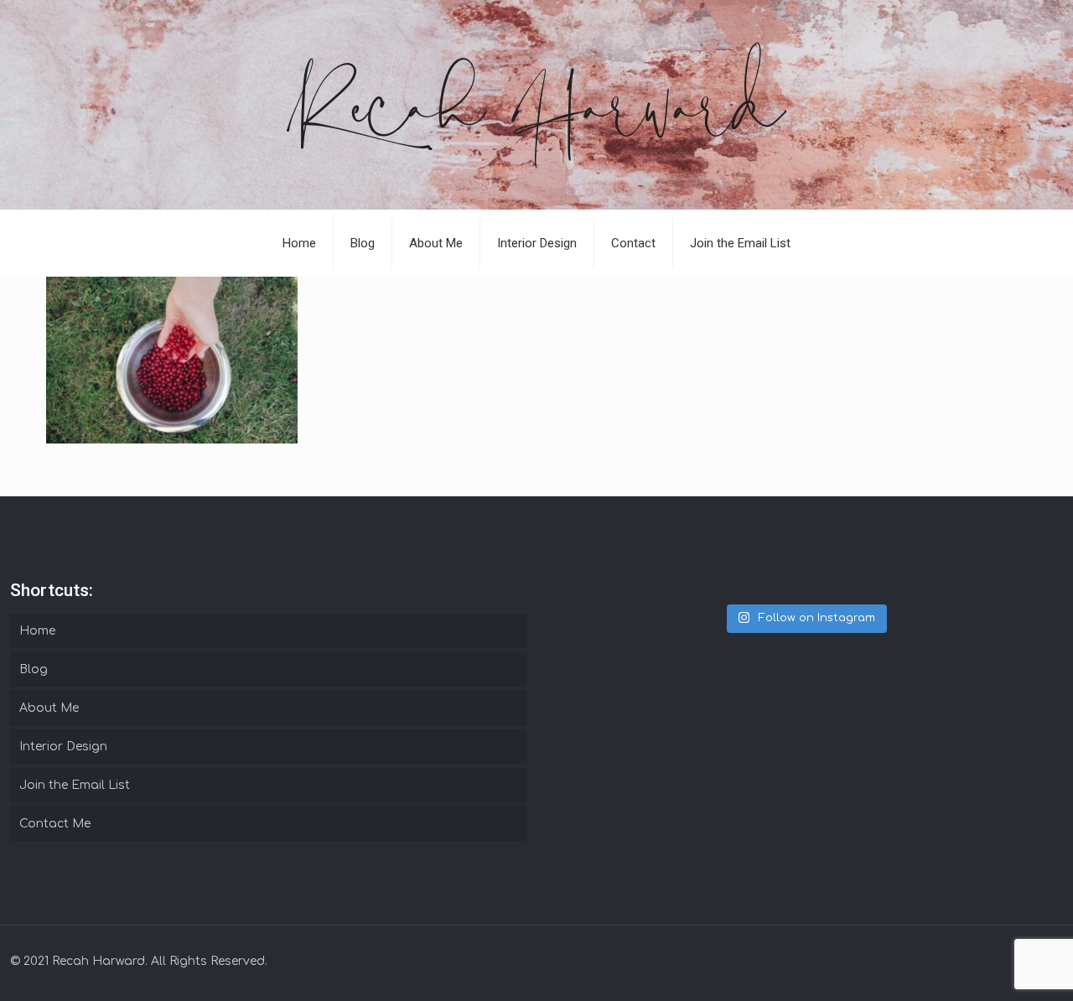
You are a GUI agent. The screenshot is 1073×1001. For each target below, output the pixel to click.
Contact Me (55, 823)
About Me (49, 708)
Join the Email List (74, 785)
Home (37, 631)
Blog (33, 669)
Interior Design (63, 746)
